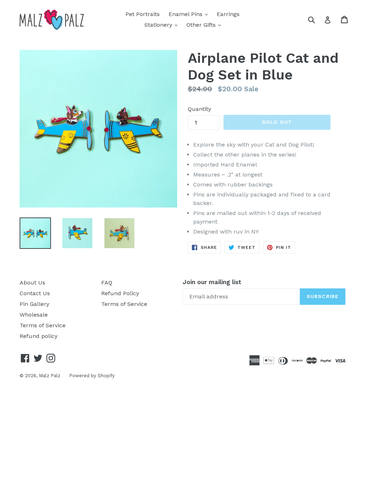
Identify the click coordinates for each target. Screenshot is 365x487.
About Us (32, 282)
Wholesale (34, 314)
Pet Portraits (142, 14)
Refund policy (38, 336)
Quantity (199, 109)
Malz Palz (49, 375)
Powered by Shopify (92, 375)
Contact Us (35, 293)
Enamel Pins (190, 13)
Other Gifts (205, 24)
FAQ (106, 282)
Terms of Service (43, 325)
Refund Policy (120, 293)
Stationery (162, 24)
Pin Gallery (34, 304)
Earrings (228, 14)
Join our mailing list (211, 282)
